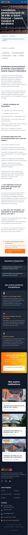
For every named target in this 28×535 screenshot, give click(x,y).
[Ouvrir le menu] (25, 1)
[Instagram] (6, 481)
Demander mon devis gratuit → (14, 368)
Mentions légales (14, 530)
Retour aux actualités (9, 48)
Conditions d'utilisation (19, 526)
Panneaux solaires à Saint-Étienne (15, 251)
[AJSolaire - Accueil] (5, 1)
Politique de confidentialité (9, 526)
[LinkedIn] (10, 481)
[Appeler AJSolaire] (22, 1)
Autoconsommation (6, 494)
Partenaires (17, 494)
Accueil (3, 490)
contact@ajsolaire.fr (8, 513)
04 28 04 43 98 (7, 509)
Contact (3, 497)
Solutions (16, 490)
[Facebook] (2, 481)
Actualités (12, 36)
